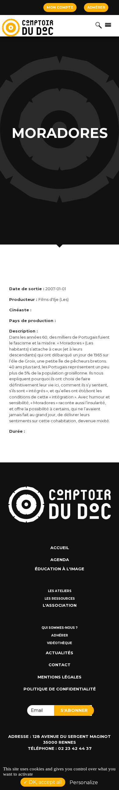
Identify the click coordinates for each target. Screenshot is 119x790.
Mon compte (60, 7)
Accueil (59, 547)
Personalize (84, 782)
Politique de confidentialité (59, 688)
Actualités (59, 652)
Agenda (59, 559)
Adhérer (96, 7)
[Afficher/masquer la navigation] (108, 24)
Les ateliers (59, 591)
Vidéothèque (59, 643)
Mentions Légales (59, 676)
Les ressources (60, 599)
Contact (59, 664)
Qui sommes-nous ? (59, 628)
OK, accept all (44, 782)
